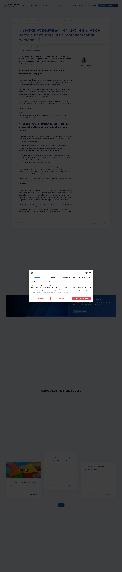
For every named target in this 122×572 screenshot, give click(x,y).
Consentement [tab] (37, 277)
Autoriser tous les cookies (81, 298)
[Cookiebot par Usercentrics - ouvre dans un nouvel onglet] (85, 273)
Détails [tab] (53, 277)
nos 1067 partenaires (40, 284)
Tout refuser (41, 298)
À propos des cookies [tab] (84, 277)
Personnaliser (60, 298)
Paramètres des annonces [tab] (68, 277)
